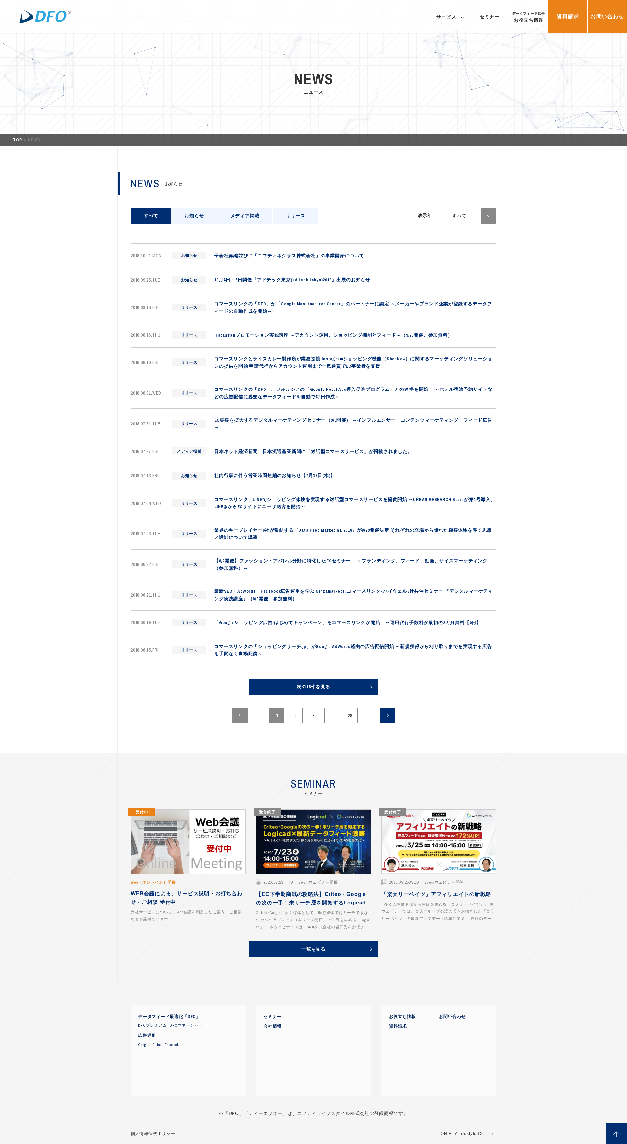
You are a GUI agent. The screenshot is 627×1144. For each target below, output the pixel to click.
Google (143, 1044)
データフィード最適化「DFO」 (169, 1016)
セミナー (272, 1016)
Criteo (157, 1044)
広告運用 (147, 1035)
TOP (18, 139)
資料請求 (398, 1026)
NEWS (34, 139)
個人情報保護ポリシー (153, 1133)
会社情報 (272, 1026)
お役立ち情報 (402, 1016)
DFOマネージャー (186, 1025)
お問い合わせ (452, 1016)
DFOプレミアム (152, 1025)
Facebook (172, 1044)
